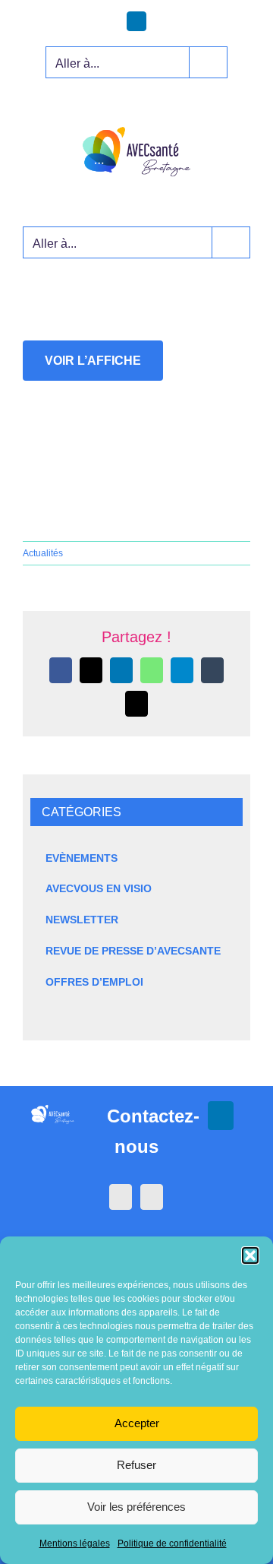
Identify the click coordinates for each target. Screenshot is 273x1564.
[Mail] (151, 1197)
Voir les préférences (136, 1506)
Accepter (137, 1423)
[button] (250, 1255)
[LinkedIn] (120, 1197)
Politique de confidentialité (172, 1543)
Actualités (43, 553)
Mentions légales (74, 1543)
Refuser (136, 1464)
